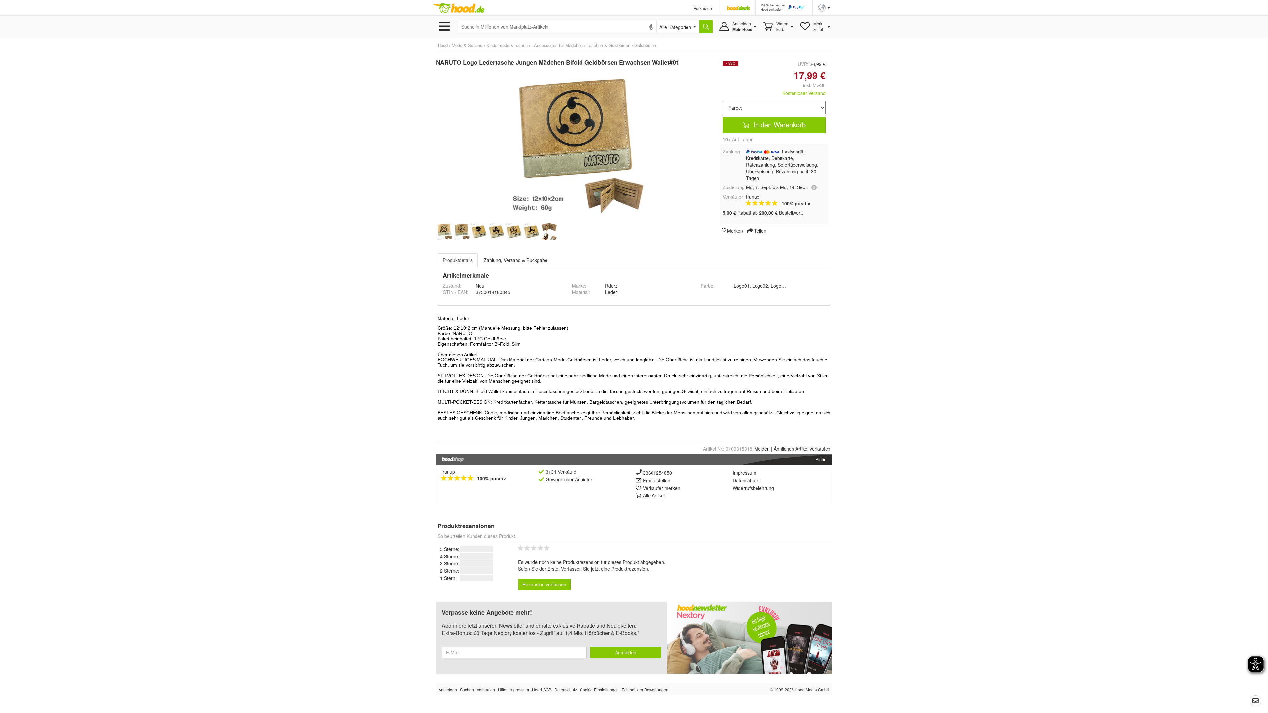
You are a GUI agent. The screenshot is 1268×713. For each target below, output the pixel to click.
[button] (824, 7)
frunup (448, 471)
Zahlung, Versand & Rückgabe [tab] (515, 260)
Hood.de (459, 8)
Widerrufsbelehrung (753, 488)
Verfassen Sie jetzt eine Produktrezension (604, 568)
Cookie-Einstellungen (599, 689)
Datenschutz (746, 480)
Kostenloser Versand (804, 93)
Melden (762, 448)
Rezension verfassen (544, 584)
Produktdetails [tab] (458, 260)
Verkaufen (703, 8)
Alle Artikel (654, 495)
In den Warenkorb (778, 124)
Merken (735, 230)
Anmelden (625, 652)
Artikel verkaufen (802, 448)
